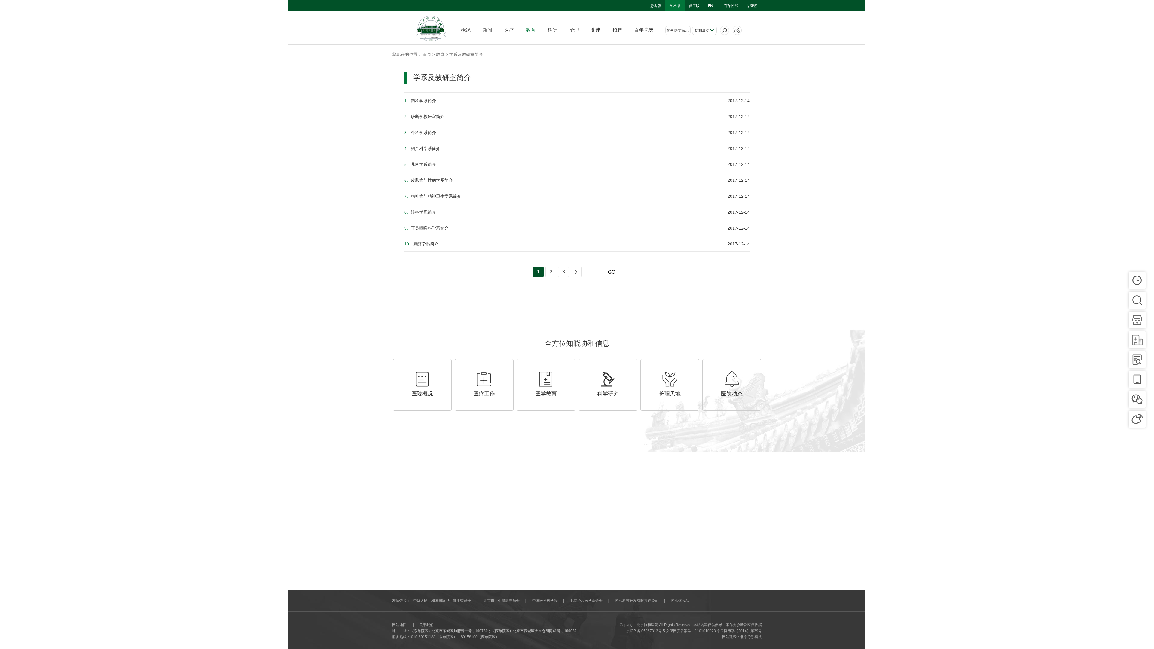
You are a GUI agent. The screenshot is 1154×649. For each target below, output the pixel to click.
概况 (466, 29)
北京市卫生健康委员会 (502, 601)
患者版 (655, 6)
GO (611, 272)
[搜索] (724, 30)
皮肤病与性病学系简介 (428, 180)
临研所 (752, 6)
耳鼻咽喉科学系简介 (426, 228)
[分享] (737, 30)
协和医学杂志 (678, 30)
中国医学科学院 (544, 601)
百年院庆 (643, 29)
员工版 (694, 6)
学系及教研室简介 (466, 54)
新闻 (487, 29)
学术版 (675, 6)
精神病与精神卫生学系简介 (432, 196)
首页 (427, 54)
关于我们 (426, 625)
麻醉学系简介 (421, 244)
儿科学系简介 (420, 164)
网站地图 (399, 625)
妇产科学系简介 (422, 148)
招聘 (617, 29)
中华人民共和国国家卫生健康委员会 (442, 601)
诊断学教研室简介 (424, 116)
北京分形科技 (751, 637)
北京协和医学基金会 (586, 601)
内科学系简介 (420, 100)
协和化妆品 (680, 601)
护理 (574, 29)
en (710, 6)
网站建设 (729, 637)
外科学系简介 (420, 132)
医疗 (509, 29)
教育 (531, 29)
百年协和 (731, 6)
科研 (552, 29)
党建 (595, 29)
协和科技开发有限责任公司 (636, 601)
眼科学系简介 (420, 212)
